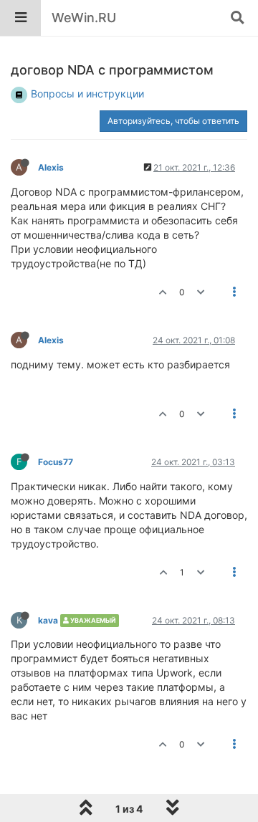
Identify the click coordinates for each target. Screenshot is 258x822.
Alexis (51, 167)
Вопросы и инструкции (87, 93)
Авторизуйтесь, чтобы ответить (173, 120)
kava (48, 620)
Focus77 (55, 462)
